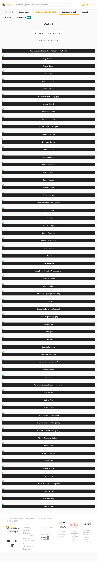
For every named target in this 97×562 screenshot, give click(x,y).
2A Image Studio (48, 142)
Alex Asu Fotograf (48, 453)
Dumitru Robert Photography (48, 203)
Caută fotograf (13, 532)
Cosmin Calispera (48, 347)
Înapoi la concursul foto (49, 33)
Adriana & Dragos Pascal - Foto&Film (48, 385)
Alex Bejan (48, 332)
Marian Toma (48, 370)
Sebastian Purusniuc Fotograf (48, 309)
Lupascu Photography (48, 225)
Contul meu (89, 5)
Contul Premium (46, 527)
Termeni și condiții (27, 528)
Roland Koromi (48, 66)
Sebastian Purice (48, 157)
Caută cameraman (13, 535)
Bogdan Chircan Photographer (48, 415)
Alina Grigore (48, 73)
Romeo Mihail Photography (48, 96)
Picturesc (48, 256)
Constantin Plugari (48, 286)
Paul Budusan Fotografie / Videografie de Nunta (48, 51)
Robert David (49, 491)
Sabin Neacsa (48, 180)
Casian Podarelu (48, 119)
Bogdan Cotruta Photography (48, 423)
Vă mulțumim (28, 546)
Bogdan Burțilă (48, 58)
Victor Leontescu (48, 81)
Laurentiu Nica (48, 324)
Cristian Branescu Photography (48, 483)
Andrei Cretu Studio (48, 240)
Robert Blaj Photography (48, 316)
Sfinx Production (48, 111)
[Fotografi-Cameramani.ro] (8, 4)
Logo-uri (26, 549)
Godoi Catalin (48, 187)
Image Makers (48, 377)
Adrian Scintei (48, 104)
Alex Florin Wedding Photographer (48, 271)
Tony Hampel (48, 210)
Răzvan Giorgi (48, 499)
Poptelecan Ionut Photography (48, 430)
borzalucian (48, 301)
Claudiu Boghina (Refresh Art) (48, 294)
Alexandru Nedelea (48, 354)
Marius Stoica (48, 468)
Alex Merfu (48, 461)
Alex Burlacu (48, 476)
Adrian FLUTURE (48, 89)
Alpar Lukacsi (49, 248)
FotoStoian (48, 445)
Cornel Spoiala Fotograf (48, 127)
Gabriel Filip (48, 400)
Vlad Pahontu (48, 149)
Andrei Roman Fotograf (49, 362)
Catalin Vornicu (48, 407)
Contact (43, 530)
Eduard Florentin (48, 233)
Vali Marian (48, 392)
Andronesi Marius (48, 165)
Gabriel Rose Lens (48, 134)
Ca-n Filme (48, 218)
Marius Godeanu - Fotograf (48, 438)
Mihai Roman (48, 506)
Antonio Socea (48, 195)
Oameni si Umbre (48, 278)
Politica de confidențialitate (29, 534)
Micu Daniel (48, 339)
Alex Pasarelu (48, 263)
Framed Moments (48, 172)
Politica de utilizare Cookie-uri (29, 540)
